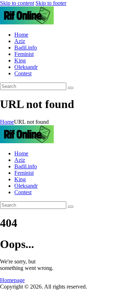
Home (7, 122)
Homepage (12, 280)
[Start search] (70, 88)
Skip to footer (50, 3)
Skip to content (17, 3)
